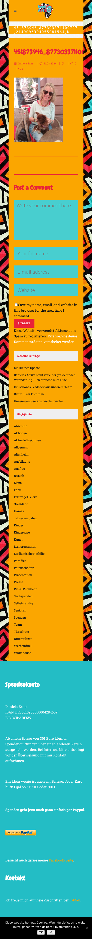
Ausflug (19, 468)
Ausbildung (22, 461)
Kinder (18, 525)
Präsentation (23, 575)
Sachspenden (23, 596)
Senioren (20, 610)
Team (18, 624)
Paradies (20, 561)
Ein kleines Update (27, 368)
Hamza (19, 511)
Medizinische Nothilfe (29, 554)
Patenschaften (24, 568)
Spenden (20, 617)
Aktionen (20, 433)
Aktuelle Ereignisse (27, 440)
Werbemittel (22, 646)
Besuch (19, 476)
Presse (18, 582)
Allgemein (21, 447)
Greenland (21, 504)
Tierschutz (21, 632)
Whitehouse (22, 653)
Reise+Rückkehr (25, 589)
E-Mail (75, 900)
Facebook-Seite (61, 860)
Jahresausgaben (25, 518)
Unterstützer (23, 639)
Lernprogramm (25, 546)
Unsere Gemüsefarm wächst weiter (38, 401)
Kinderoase (22, 532)
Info (51, 932)
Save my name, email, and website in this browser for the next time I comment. (45, 310)
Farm (18, 490)
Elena (18, 483)
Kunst (18, 539)
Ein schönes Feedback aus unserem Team (43, 387)
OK (41, 932)
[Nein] (87, 928)
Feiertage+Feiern (25, 497)
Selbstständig (23, 603)
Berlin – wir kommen (29, 394)
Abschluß (20, 426)
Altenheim (21, 454)
